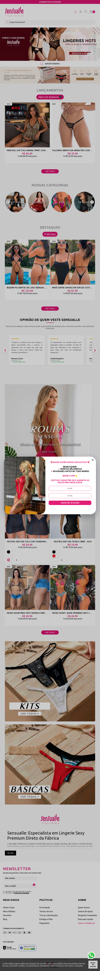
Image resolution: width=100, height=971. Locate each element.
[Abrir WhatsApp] (91, 955)
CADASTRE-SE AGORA (70, 503)
